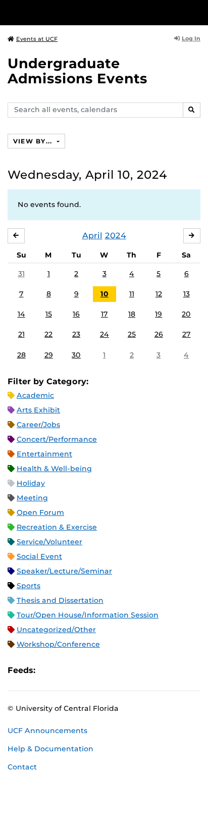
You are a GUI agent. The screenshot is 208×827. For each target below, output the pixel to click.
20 (186, 314)
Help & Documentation (50, 748)
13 (186, 293)
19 (158, 314)
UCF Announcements (47, 730)
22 (48, 334)
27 (186, 334)
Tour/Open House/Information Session (88, 614)
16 (76, 314)
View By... (34, 141)
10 (104, 293)
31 (21, 273)
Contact (22, 766)
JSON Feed (117, 670)
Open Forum (40, 512)
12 (158, 293)
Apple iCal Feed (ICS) (48, 670)
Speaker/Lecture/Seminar (64, 571)
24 (104, 334)
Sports (28, 585)
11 (131, 293)
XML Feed (100, 670)
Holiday (31, 483)
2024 (115, 235)
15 (48, 314)
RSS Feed (82, 670)
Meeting (32, 497)
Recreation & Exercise (57, 527)
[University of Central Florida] (76, 12)
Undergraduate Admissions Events (77, 71)
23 (76, 334)
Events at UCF (37, 38)
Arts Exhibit (38, 410)
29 (48, 354)
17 (104, 314)
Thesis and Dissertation (60, 600)
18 (131, 314)
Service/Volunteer (49, 541)
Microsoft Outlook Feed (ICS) (65, 670)
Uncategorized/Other (56, 629)
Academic (35, 395)
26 (158, 334)
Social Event (39, 556)
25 (132, 334)
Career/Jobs (38, 424)
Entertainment (44, 453)
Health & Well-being (54, 468)
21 (21, 334)
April (92, 235)
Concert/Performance (57, 439)
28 (21, 354)
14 (21, 314)
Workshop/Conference (58, 644)
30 (76, 354)
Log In (191, 38)
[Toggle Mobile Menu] (197, 12)
